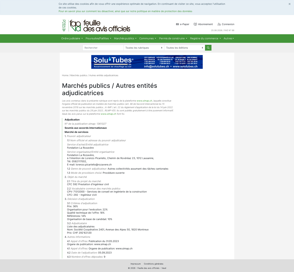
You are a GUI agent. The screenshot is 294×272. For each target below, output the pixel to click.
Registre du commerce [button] (204, 38)
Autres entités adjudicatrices (103, 75)
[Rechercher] (208, 48)
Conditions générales (153, 264)
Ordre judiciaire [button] (71, 38)
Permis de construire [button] (172, 38)
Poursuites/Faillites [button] (97, 38)
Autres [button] (228, 38)
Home (65, 75)
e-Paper (184, 24)
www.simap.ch (144, 100)
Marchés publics (78, 75)
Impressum (136, 264)
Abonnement (205, 24)
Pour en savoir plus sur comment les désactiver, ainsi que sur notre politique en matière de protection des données (125, 11)
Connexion (228, 24)
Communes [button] (146, 38)
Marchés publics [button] (124, 38)
